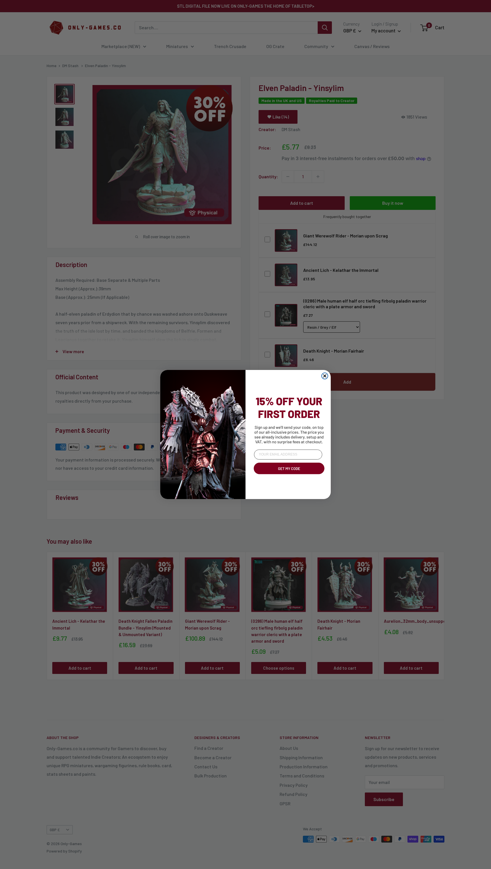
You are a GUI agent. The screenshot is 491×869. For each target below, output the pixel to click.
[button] (288, 475)
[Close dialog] (325, 376)
